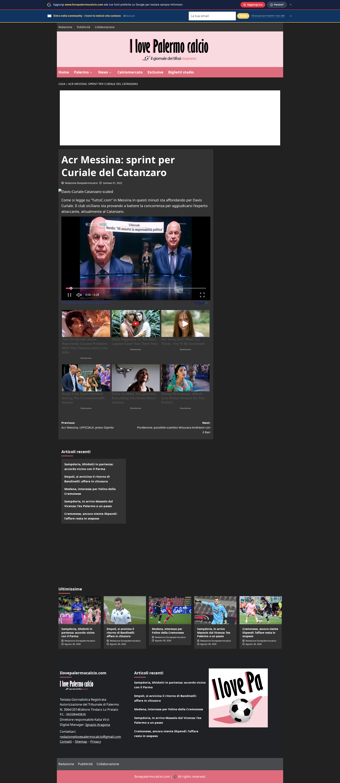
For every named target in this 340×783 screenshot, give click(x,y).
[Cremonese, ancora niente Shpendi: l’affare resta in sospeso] (260, 610)
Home (63, 72)
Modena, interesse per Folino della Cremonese (90, 491)
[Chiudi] (291, 5)
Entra (243, 15)
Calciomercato (130, 72)
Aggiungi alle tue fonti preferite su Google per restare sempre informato (118, 4)
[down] (91, 72)
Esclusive (155, 72)
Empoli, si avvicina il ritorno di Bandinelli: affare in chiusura (87, 479)
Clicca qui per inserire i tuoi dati (268, 15)
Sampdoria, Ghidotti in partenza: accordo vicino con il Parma (88, 466)
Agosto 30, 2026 (73, 644)
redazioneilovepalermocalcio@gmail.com (90, 736)
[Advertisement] (170, 117)
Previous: (87, 425)
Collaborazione (105, 27)
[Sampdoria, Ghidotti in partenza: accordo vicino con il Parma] (79, 610)
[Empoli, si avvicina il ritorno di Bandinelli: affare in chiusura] (125, 610)
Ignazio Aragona (97, 724)
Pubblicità (83, 27)
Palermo (81, 72)
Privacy (95, 741)
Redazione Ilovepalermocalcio (81, 183)
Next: (173, 427)
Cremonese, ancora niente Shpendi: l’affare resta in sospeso (90, 516)
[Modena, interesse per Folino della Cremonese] (170, 610)
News (103, 72)
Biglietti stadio (181, 72)
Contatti (66, 741)
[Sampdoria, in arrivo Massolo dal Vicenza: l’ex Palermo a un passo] (215, 610)
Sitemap (81, 741)
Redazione (65, 27)
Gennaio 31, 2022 (112, 183)
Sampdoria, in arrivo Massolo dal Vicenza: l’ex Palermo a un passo (88, 503)
